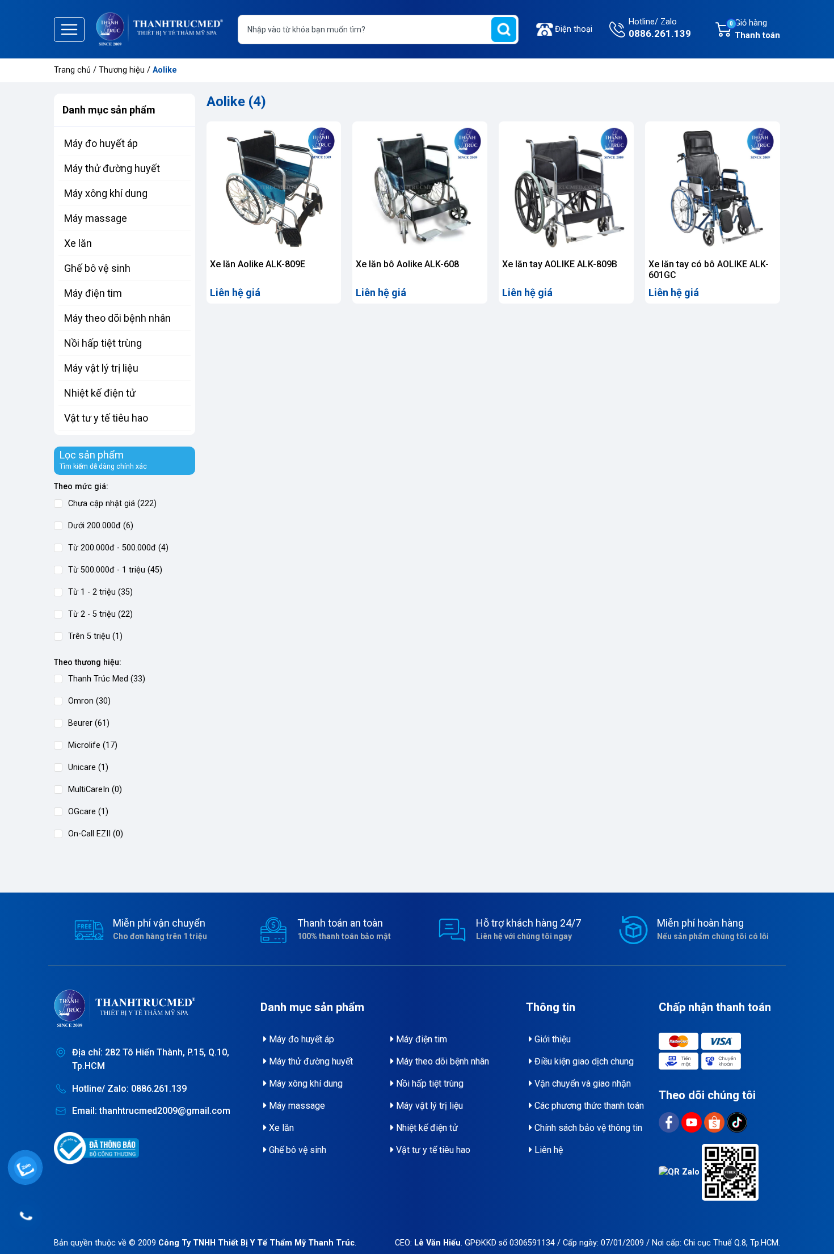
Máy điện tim (93, 293)
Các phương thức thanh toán (588, 1105)
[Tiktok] (737, 1122)
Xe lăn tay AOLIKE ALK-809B (559, 264)
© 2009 (242, 1243)
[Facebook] (670, 1122)
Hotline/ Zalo (660, 28)
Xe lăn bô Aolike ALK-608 (407, 264)
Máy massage (95, 218)
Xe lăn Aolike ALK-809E (257, 264)
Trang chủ (72, 70)
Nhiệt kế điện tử (100, 393)
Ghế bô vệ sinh (97, 268)
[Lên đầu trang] (810, 1217)
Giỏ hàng (755, 29)
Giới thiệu (551, 1039)
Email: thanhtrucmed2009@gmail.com (151, 1110)
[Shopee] (715, 1122)
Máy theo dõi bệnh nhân (117, 318)
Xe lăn (78, 243)
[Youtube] (692, 1122)
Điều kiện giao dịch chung (583, 1061)
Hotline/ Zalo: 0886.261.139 (129, 1088)
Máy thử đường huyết (112, 168)
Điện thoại (573, 29)
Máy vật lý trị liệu (101, 368)
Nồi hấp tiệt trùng (103, 343)
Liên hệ (547, 1149)
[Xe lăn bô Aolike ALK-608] (420, 189)
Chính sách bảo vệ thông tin (587, 1127)
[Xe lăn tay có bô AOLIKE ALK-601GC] (712, 189)
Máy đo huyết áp (101, 143)
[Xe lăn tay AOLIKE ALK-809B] (566, 189)
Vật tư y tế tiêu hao (106, 418)
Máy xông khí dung (106, 193)
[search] (503, 29)
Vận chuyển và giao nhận (581, 1083)
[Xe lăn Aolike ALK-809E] (274, 189)
